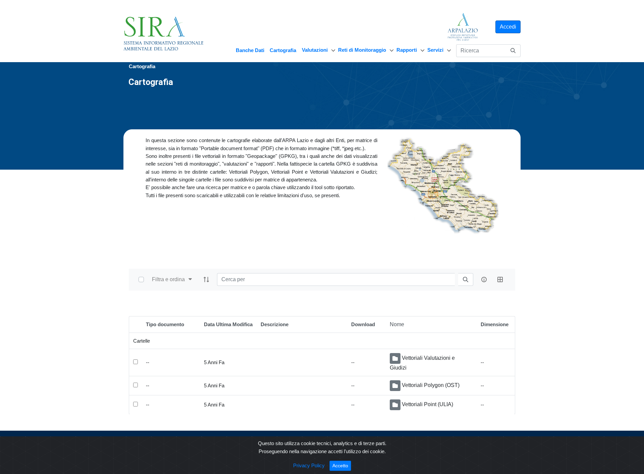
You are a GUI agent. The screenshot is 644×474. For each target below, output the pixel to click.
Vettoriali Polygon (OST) (431, 385)
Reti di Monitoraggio (362, 50)
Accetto (341, 465)
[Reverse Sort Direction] (206, 279)
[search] (465, 279)
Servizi (435, 50)
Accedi (508, 27)
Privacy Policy (309, 465)
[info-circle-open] (484, 279)
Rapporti (406, 50)
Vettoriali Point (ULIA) (427, 404)
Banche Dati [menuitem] (250, 50)
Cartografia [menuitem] (283, 50)
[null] (513, 50)
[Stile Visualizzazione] (500, 279)
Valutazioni (315, 50)
